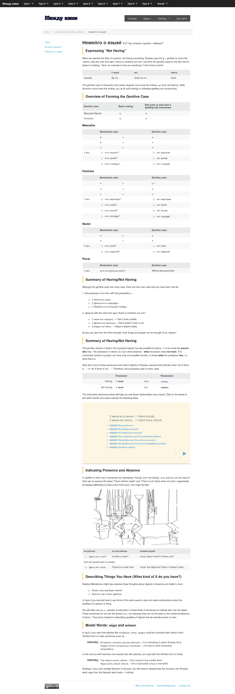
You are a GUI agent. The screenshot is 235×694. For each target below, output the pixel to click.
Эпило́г (161, 3)
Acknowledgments (166, 685)
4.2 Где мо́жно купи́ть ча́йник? (69, 32)
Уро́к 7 (116, 3)
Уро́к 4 (71, 3)
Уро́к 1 (27, 3)
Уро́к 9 (145, 3)
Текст (47, 42)
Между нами (10, 3)
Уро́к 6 (101, 3)
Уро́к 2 (42, 3)
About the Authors (144, 685)
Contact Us (184, 685)
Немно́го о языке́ (97, 32)
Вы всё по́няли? (53, 46)
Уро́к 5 (86, 3)
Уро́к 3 (57, 3)
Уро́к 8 (131, 3)
